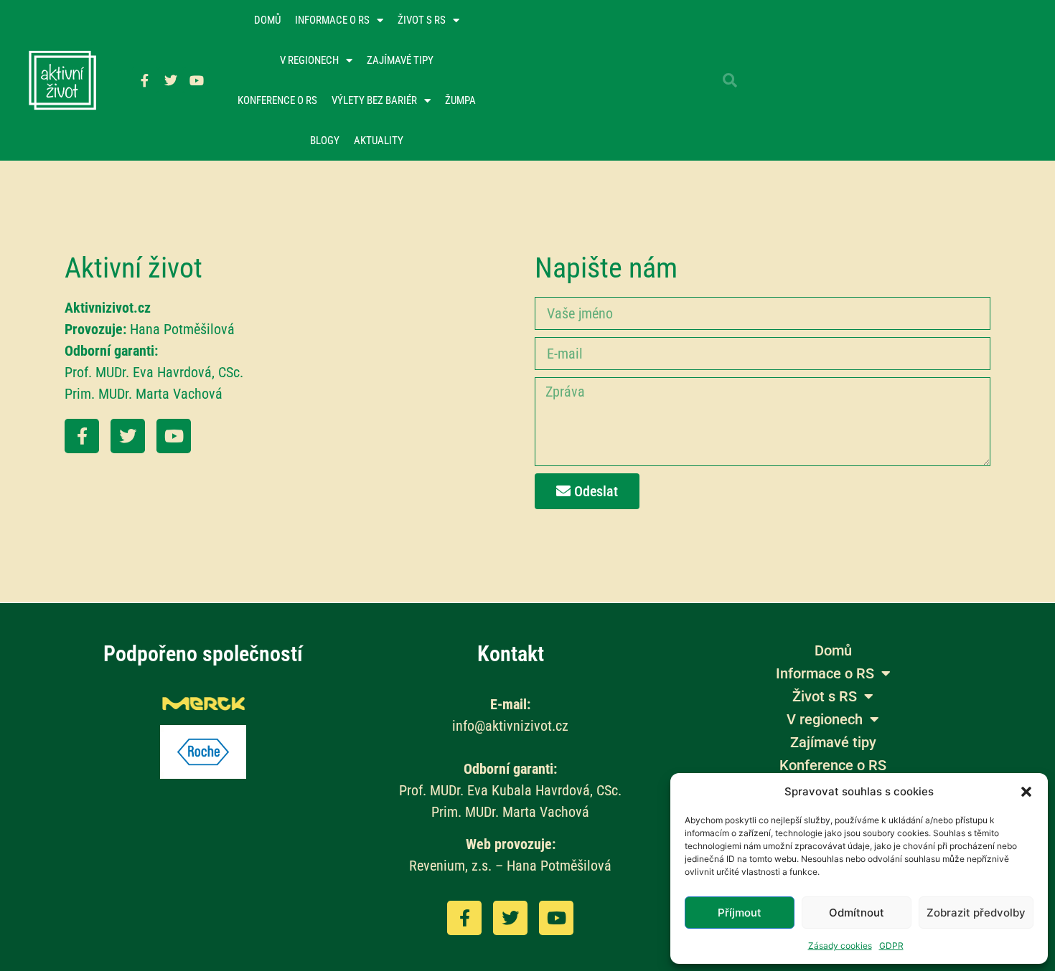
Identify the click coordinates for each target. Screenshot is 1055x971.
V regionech (309, 60)
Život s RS (422, 20)
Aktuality (378, 140)
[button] (1026, 792)
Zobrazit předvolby (976, 912)
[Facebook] (82, 436)
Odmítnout (856, 912)
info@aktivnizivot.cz (510, 725)
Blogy (324, 140)
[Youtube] (197, 80)
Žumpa (460, 100)
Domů (267, 20)
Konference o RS (277, 100)
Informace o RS (332, 20)
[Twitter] (171, 80)
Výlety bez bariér (374, 100)
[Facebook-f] (145, 80)
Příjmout (739, 912)
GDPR (891, 945)
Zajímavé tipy (400, 60)
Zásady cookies (840, 945)
